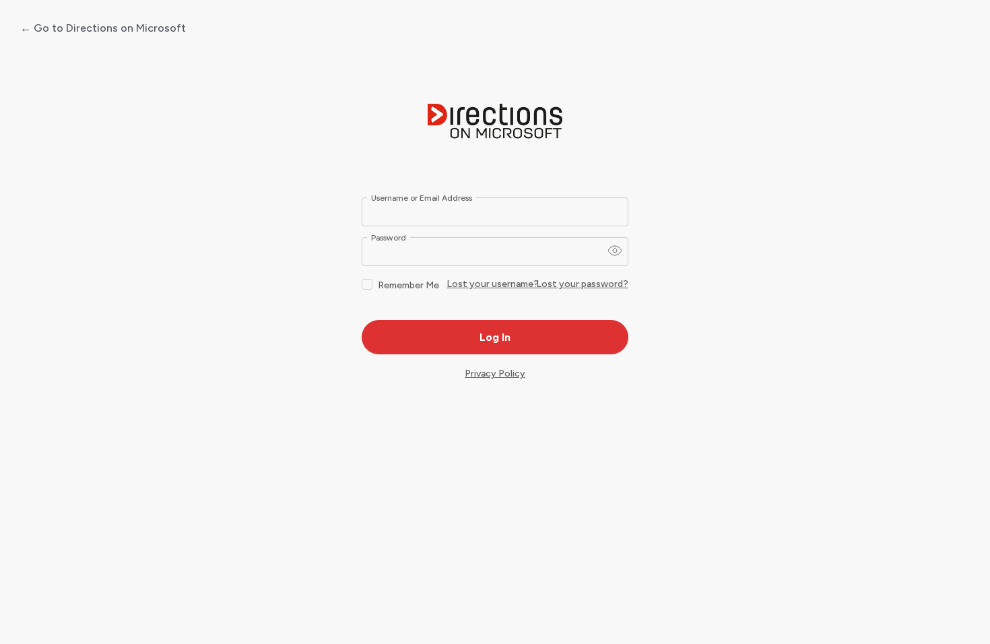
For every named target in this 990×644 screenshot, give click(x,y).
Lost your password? (582, 284)
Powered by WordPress (495, 122)
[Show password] (614, 250)
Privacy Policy (495, 373)
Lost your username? (493, 284)
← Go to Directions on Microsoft (103, 28)
